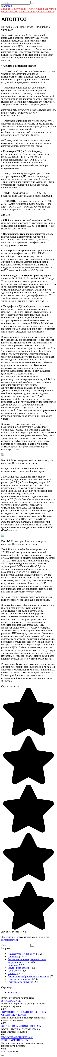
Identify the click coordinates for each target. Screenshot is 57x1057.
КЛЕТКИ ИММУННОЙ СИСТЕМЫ (21, 1026)
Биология (13, 965)
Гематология (14, 970)
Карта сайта (14, 992)
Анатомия (13, 956)
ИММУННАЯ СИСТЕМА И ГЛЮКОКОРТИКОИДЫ (17, 1038)
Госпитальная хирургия (20, 982)
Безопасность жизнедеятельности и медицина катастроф (27, 961)
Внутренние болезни (19, 967)
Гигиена (12, 973)
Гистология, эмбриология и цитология (28, 976)
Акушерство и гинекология (22, 953)
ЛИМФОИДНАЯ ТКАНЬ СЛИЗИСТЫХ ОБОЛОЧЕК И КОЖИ (23, 1013)
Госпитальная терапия (20, 979)
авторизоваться (9, 939)
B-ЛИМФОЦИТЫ (11, 1000)
